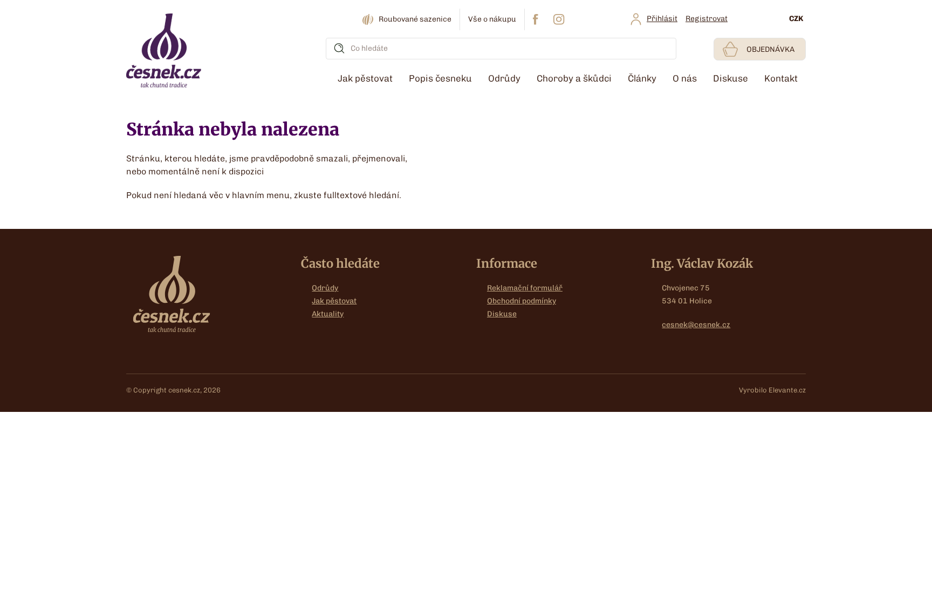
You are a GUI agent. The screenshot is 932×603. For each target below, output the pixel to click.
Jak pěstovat (334, 301)
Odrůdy (325, 288)
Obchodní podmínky (521, 301)
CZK (796, 18)
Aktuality (328, 314)
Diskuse (502, 314)
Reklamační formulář (525, 288)
